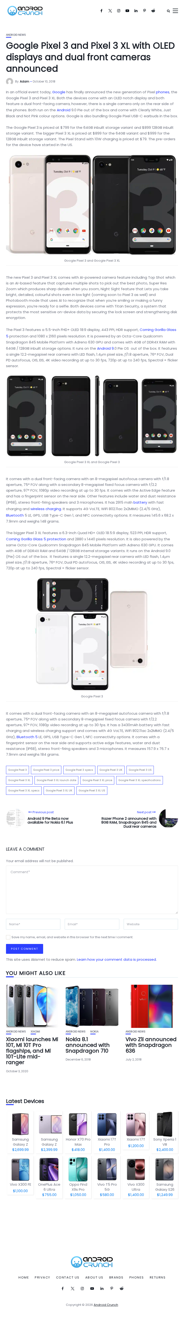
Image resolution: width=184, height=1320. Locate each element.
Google (58, 91)
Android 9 (105, 348)
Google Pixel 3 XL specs (24, 790)
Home (23, 1277)
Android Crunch (106, 1304)
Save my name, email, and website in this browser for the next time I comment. (72, 937)
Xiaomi (35, 1031)
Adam (24, 81)
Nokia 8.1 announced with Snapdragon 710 (88, 1045)
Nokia (94, 1031)
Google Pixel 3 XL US (92, 790)
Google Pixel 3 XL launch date (56, 780)
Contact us (68, 1277)
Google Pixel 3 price (46, 770)
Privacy (42, 1277)
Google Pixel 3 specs (79, 770)
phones (162, 91)
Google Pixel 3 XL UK (59, 790)
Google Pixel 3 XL (19, 780)
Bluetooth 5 (27, 736)
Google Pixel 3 (17, 770)
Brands (116, 1277)
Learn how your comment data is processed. (117, 959)
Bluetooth (15, 515)
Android (63, 109)
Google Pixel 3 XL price (97, 780)
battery (140, 502)
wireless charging (45, 508)
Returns (158, 1277)
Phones (136, 1277)
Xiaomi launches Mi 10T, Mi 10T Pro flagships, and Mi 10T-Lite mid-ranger (32, 1051)
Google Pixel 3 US (140, 770)
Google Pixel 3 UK (110, 770)
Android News (16, 35)
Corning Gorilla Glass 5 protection (36, 539)
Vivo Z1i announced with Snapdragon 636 (151, 1045)
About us (94, 1277)
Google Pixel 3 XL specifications (139, 780)
